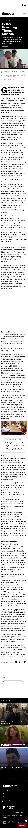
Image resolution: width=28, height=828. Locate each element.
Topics (5, 794)
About (5, 797)
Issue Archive (7, 791)
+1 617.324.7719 (19, 813)
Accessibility (6, 817)
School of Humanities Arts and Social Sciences (13, 682)
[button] (14, 714)
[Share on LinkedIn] (20, 662)
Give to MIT (6, 801)
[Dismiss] (26, 821)
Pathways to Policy (16, 20)
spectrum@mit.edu (8, 813)
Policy (4, 677)
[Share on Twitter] (24, 662)
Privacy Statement (16, 815)
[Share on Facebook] (15, 662)
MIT (9, 815)
